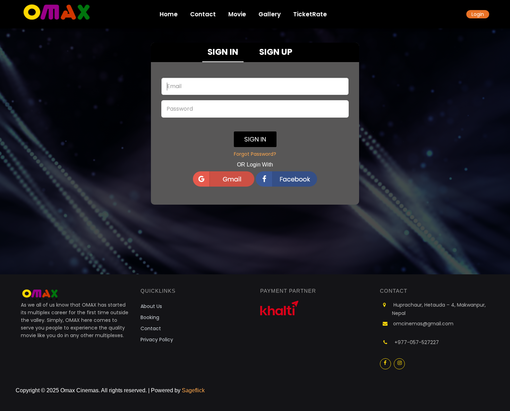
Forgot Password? (255, 154)
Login (477, 14)
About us (151, 306)
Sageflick (193, 390)
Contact (151, 328)
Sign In (255, 139)
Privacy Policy (157, 339)
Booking (150, 317)
